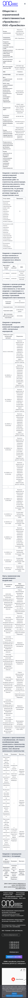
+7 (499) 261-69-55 (14, 948)
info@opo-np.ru (14, 952)
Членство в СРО (20, 894)
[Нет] (26, 991)
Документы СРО (7, 894)
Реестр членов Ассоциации (10, 898)
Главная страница (8, 892)
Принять (14, 993)
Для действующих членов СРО (14, 896)
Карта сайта (22, 898)
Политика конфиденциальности (11, 934)
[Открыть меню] (24, 4)
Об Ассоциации (20, 892)
